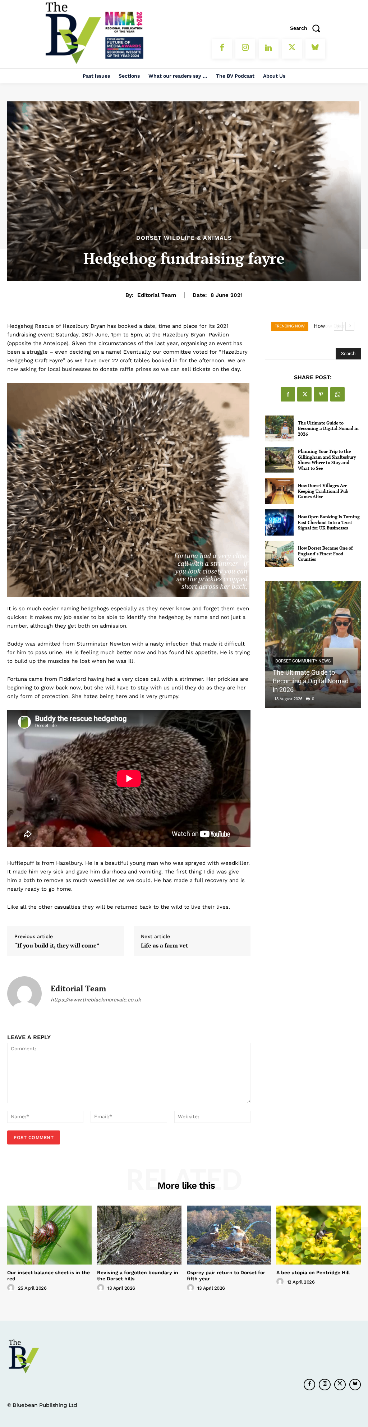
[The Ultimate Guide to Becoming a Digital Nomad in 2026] (279, 428)
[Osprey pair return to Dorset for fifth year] (229, 1235)
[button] (307, 28)
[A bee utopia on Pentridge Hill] (318, 1235)
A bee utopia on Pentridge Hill (313, 1272)
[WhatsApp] (337, 394)
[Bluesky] (315, 49)
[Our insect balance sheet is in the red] (49, 1235)
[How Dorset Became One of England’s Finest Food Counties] (279, 554)
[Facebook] (222, 49)
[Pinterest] (321, 394)
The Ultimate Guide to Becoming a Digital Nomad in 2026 (328, 428)
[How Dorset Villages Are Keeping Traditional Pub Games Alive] (279, 491)
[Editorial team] (24, 993)
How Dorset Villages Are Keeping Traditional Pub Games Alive (323, 491)
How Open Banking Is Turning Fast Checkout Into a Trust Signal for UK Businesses (329, 522)
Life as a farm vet (164, 945)
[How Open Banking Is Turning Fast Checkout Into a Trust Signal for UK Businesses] (279, 522)
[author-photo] (12, 1288)
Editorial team (156, 295)
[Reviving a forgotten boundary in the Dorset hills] (139, 1235)
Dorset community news (303, 661)
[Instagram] (245, 49)
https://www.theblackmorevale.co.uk (96, 999)
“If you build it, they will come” (56, 945)
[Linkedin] (269, 49)
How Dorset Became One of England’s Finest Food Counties (325, 553)
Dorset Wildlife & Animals (184, 238)
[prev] (338, 326)
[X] (292, 49)
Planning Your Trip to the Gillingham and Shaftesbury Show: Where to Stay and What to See (327, 460)
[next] (349, 326)
